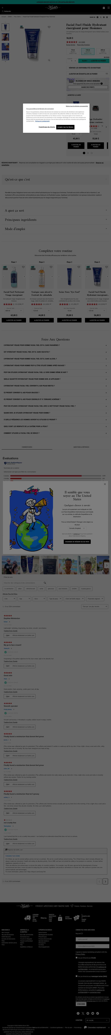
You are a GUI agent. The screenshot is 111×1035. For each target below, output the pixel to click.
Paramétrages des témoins (47, 127)
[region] (56, 118)
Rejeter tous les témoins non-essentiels (77, 106)
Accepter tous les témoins (65, 127)
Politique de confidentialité (42, 121)
